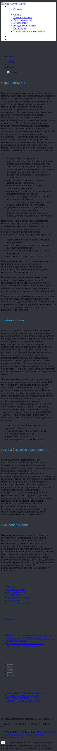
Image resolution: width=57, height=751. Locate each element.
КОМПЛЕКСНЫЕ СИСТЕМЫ (23, 701)
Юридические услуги (24, 25)
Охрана (17, 14)
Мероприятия (20, 23)
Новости (11, 33)
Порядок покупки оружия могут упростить (29, 635)
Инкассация (19, 28)
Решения (11, 36)
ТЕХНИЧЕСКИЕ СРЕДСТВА (23, 695)
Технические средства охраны (29, 31)
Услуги (10, 11)
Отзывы (17, 9)
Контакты (12, 39)
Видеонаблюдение (23, 20)
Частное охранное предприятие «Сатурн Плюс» (28, 733)
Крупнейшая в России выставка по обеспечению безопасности (25, 644)
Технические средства (18, 603)
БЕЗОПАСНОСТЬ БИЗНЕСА (22, 698)
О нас (10, 6)
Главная (11, 56)
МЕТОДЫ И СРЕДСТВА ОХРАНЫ (26, 692)
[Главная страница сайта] (27, 4)
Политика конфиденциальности (22, 736)
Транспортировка (22, 17)
